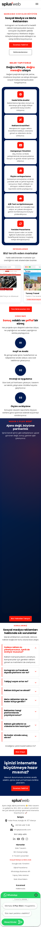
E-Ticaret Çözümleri (20, 856)
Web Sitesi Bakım (20, 879)
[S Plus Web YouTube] (18, 839)
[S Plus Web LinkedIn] (14, 839)
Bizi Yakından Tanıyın (20, 618)
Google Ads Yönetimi (20, 864)
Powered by (20, 899)
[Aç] (37, 4)
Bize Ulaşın (20, 752)
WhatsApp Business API (20, 871)
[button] (36, 895)
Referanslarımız (20, 52)
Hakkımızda (20, 888)
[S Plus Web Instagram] (27, 839)
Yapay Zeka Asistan (20, 875)
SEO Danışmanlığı (21, 852)
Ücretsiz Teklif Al (20, 45)
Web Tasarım (20, 848)
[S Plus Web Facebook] (22, 839)
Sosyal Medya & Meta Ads (20, 860)
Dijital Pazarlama (20, 867)
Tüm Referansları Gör (20, 309)
